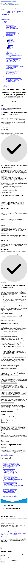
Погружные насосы (10, 74)
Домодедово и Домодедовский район (11, 462)
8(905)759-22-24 (5, 14)
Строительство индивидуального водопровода (16, 75)
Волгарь (10, 43)
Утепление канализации (11, 61)
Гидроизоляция (9, 52)
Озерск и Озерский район (9, 478)
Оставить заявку (4, 455)
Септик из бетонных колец (12, 59)
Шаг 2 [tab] (6, 320)
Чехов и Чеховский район (9, 491)
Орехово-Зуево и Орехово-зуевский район (12, 479)
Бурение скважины (10, 68)
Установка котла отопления (12, 82)
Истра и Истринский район (9, 469)
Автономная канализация (11, 38)
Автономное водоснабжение (12, 65)
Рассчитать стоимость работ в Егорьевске (14, 103)
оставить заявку (4, 534)
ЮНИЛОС (10, 40)
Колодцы (5, 23)
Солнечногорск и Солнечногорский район (12, 487)
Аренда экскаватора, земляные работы (14, 66)
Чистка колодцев (9, 35)
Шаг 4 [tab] (13, 320)
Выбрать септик (4, 124)
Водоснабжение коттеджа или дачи (13, 71)
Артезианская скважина (11, 67)
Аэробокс (8, 49)
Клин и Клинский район (8, 470)
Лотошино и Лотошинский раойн (10, 495)
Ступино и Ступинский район (10, 489)
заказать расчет (22, 533)
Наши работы (6, 85)
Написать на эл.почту (5, 19)
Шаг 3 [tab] (9, 320)
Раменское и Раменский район (10, 483)
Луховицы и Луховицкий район (10, 471)
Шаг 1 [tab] (2, 320)
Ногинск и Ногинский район (9, 476)
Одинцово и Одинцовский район (10, 477)
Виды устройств (9, 50)
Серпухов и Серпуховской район (10, 486)
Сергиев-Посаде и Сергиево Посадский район (13, 485)
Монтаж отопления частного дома (13, 78)
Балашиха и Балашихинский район (11, 463)
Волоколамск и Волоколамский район (11, 464)
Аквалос (10, 42)
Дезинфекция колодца (11, 26)
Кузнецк (5, 493)
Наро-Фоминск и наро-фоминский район (12, 474)
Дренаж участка (9, 54)
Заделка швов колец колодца (12, 29)
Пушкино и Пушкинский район (10, 482)
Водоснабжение (6, 63)
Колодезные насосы (10, 72)
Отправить (14, 560)
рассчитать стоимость (12, 534)
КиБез (9, 46)
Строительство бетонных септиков (13, 60)
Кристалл (10, 47)
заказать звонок (15, 533)
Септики (5, 36)
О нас (4, 22)
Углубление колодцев (10, 34)
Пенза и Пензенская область (9, 492)
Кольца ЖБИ (8, 56)
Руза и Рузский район (8, 484)
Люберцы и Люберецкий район (10, 472)
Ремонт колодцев (9, 30)
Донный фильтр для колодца (12, 28)
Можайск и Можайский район (10, 473)
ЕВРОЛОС (10, 45)
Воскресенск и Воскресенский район (11, 465)
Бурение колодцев (10, 25)
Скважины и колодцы (10, 32)
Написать (18, 520)
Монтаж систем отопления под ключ (14, 79)
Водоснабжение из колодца (12, 69)
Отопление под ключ (10, 81)
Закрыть (2, 561)
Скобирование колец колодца (12, 33)
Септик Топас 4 (11, 41)
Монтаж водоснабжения (11, 73)
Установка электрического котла (13, 84)
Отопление (5, 76)
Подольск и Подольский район (10, 480)
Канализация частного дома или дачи (14, 55)
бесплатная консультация (6, 533)
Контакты (5, 86)
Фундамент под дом (10, 62)
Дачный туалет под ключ (11, 53)
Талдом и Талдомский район (9, 490)
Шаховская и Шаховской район (10, 496)
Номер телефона (5, 557)
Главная (5, 21)
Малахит (10, 48)
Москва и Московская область (10, 460)
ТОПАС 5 (10, 39)
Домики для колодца (10, 27)
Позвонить (11, 124)
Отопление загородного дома (12, 80)
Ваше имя (3, 555)
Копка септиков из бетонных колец (13, 58)
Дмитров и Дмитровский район (10, 466)
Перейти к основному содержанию (8, 1)
